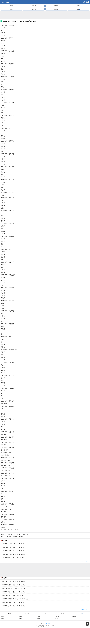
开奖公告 (87, 2)
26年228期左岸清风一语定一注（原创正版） (15, 554)
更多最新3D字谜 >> (84, 609)
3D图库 (20, 618)
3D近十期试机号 (17, 534)
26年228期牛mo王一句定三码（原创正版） (15, 588)
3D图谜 (34, 6)
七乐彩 (74, 618)
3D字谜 (56, 6)
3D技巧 (34, 9)
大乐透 (45, 613)
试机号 (38, 618)
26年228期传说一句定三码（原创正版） (14, 551)
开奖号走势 (8, 537)
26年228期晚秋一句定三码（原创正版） (14, 592)
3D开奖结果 (8, 534)
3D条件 (11, 9)
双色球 (27, 613)
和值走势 (20, 537)
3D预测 (11, 6)
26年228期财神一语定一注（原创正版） (14, 585)
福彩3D (8, 2)
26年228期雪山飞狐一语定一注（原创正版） (15, 581)
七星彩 (56, 618)
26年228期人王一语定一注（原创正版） (14, 547)
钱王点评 (25, 534)
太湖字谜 (56, 616)
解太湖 (78, 6)
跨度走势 (14, 537)
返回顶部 (47, 623)
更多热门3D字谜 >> (84, 561)
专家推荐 (56, 9)
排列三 (63, 613)
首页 (3, 2)
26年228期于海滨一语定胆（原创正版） (14, 544)
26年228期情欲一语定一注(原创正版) (13, 558)
